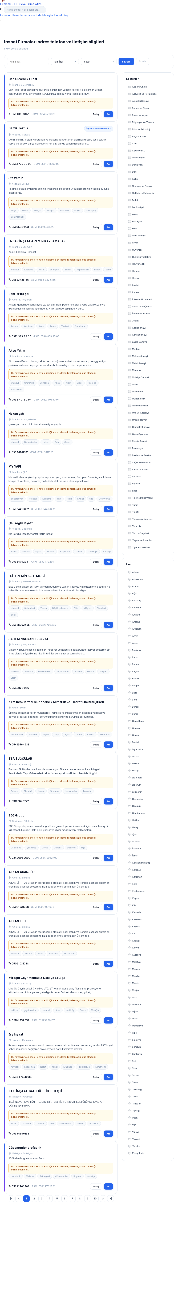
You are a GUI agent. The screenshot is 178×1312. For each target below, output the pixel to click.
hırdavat (15, 671)
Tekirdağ (137, 1089)
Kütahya (136, 954)
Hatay (135, 827)
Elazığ (135, 770)
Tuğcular (87, 791)
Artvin (135, 635)
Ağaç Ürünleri (139, 86)
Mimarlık (136, 370)
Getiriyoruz (104, 498)
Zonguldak (138, 1153)
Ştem (13, 677)
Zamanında (16, 389)
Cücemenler (61, 1176)
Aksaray (136, 600)
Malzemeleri (44, 671)
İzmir (134, 855)
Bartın (135, 657)
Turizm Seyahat (140, 533)
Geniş (83, 1010)
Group (45, 847)
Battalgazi (45, 1176)
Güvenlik (136, 249)
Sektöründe (65, 1123)
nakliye (14, 1010)
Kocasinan (29, 1067)
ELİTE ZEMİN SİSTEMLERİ (27, 576)
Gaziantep (16, 847)
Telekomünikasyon (142, 519)
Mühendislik (138, 398)
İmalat (135, 285)
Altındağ (28, 791)
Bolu (134, 699)
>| (110, 1198)
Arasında (67, 1067)
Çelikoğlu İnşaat (21, 523)
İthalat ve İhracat (141, 313)
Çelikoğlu (93, 551)
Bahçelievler (30, 442)
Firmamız (54, 791)
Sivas (135, 1082)
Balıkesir (136, 650)
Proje (13, 210)
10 (95, 1198)
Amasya (136, 607)
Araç (57, 1010)
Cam (134, 143)
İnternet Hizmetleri (142, 299)
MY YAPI (15, 466)
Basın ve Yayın (140, 115)
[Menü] (0, 20)
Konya (135, 947)
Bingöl (135, 685)
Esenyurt (54, 269)
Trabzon (26, 1123)
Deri (134, 171)
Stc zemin (16, 178)
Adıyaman (137, 579)
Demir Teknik (18, 128)
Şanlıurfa (137, 1054)
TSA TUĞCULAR (20, 758)
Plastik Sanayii (139, 441)
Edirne (135, 763)
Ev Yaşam (137, 221)
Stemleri (101, 608)
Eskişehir (137, 791)
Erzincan (137, 777)
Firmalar (5, 15)
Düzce (135, 756)
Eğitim (135, 179)
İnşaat (135, 292)
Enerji (135, 214)
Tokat (135, 1096)
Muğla (135, 990)
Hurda (135, 278)
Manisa (136, 969)
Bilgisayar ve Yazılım (143, 122)
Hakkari (136, 820)
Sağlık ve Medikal (141, 462)
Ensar (97, 269)
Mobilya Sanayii (140, 377)
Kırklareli (136, 919)
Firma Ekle (34, 15)
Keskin (90, 734)
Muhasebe (138, 391)
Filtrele (126, 61)
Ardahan (136, 628)
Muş (134, 997)
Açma (53, 326)
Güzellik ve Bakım (141, 256)
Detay (96, 114)
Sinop (135, 1068)
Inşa (83, 847)
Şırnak (135, 1075)
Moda (135, 384)
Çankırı (136, 728)
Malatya (30, 1176)
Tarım (135, 505)
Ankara (14, 326)
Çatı (57, 442)
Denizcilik (137, 164)
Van (134, 1124)
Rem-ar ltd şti (19, 294)
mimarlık (33, 734)
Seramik (136, 476)
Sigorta (136, 483)
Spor (134, 490)
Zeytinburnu (63, 671)
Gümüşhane (138, 813)
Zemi (108, 269)
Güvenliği (44, 383)
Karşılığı (107, 551)
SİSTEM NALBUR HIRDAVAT (28, 639)
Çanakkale (138, 721)
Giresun (136, 805)
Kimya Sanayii (139, 334)
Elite (76, 608)
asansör (15, 953)
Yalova (135, 1132)
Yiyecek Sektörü (141, 547)
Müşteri (87, 608)
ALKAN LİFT (17, 921)
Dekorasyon (138, 157)
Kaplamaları (83, 269)
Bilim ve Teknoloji (141, 129)
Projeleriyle (84, 1067)
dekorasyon (17, 498)
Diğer (79, 383)
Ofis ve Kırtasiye (140, 412)
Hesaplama (19, 15)
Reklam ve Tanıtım (141, 455)
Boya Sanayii (139, 136)
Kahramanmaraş (141, 862)
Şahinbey (31, 847)
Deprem (71, 847)
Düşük (77, 210)
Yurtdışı (136, 1146)
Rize (134, 1032)
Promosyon (138, 448)
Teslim (78, 551)
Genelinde (80, 326)
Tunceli (136, 1110)
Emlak (135, 200)
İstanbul (15, 269)
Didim (79, 734)
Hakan (46, 442)
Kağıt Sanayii (139, 327)
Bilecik (135, 678)
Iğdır (134, 834)
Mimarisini (100, 1067)
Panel (58, 15)
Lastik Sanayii (139, 341)
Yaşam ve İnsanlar (142, 540)
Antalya (136, 621)
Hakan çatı (16, 413)
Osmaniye (137, 1025)
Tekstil (135, 511)
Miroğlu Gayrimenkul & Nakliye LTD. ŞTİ (38, 978)
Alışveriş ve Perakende (144, 93)
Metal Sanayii (139, 363)
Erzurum (136, 784)
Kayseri (15, 1067)
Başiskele (65, 551)
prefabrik (16, 1176)
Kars (134, 883)
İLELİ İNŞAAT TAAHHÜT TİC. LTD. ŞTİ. (36, 1091)
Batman (136, 664)
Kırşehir (136, 926)
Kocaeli (50, 551)
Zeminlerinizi (17, 217)
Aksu (57, 383)
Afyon (135, 586)
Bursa (135, 713)
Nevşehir (137, 1004)
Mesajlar (47, 15)
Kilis (134, 905)
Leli (52, 1123)
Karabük (136, 869)
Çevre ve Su (138, 150)
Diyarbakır (137, 749)
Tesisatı (65, 326)
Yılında (41, 791)
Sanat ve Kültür (140, 469)
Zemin (25, 210)
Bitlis (134, 692)
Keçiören (28, 326)
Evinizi (80, 498)
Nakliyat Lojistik (140, 405)
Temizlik (136, 526)
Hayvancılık (138, 263)
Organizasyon (139, 419)
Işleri (69, 498)
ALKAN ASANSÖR (22, 872)
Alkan (40, 953)
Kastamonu (138, 891)
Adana (135, 572)
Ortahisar (94, 1123)
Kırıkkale (136, 912)
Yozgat (37, 210)
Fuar (134, 228)
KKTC (135, 933)
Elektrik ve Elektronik (143, 193)
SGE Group (16, 815)
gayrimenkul (30, 1010)
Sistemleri (29, 608)
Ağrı (134, 593)
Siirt (134, 1061)
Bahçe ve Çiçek (140, 108)
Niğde (135, 1011)
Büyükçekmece (60, 608)
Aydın (67, 734)
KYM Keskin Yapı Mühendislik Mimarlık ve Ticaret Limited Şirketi (56, 702)
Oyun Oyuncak (140, 434)
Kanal (41, 326)
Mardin (136, 976)
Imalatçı (91, 1176)
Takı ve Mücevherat (142, 497)
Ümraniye (29, 383)
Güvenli (58, 847)
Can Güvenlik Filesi (23, 79)
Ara (108, 114)
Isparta (136, 841)
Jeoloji (135, 320)
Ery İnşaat (16, 1034)
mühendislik (17, 734)
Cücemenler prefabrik (25, 1147)
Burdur (135, 706)
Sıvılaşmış (91, 210)
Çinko (67, 442)
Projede (92, 383)
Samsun (136, 1046)
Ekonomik (105, 734)
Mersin (135, 983)
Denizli (135, 742)
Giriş (65, 15)
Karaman (137, 876)
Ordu (134, 1018)
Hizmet (136, 271)
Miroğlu (95, 1010)
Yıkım (68, 383)
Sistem (78, 671)
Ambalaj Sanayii (140, 101)
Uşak (134, 1117)
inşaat (14, 551)
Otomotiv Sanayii (141, 427)
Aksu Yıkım (17, 350)
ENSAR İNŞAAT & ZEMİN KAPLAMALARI (37, 241)
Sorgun (50, 210)
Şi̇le (91, 498)
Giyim (135, 242)
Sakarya (136, 1039)
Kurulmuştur (71, 791)
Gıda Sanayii (138, 235)
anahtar (26, 551)
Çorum (135, 735)
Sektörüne (69, 953)
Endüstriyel (138, 207)
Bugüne (77, 1176)
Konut (55, 1067)
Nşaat (41, 269)
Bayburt (136, 671)
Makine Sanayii (140, 356)
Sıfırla (142, 61)
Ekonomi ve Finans (142, 186)
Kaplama (28, 269)
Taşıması (64, 210)
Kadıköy (70, 1010)
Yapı (59, 498)
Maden (136, 349)
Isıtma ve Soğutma (142, 306)
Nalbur (90, 671)
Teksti (80, 1123)
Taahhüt (40, 1123)
